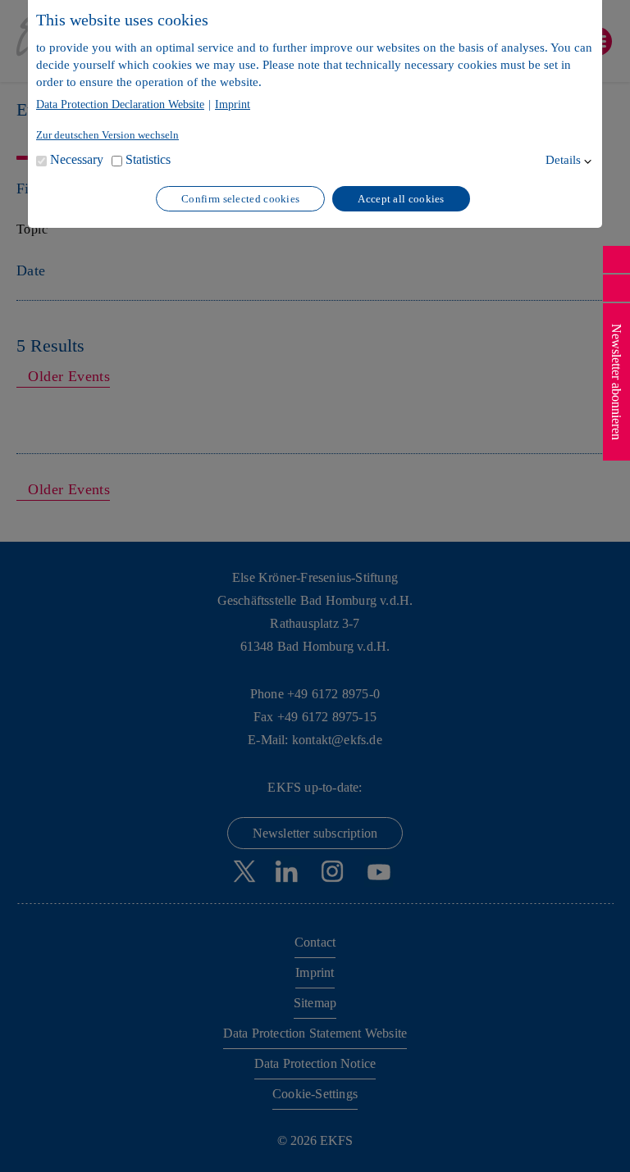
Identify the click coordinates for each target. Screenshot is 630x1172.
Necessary (76, 159)
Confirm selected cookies (240, 199)
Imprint (232, 105)
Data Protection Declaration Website (120, 105)
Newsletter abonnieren (616, 382)
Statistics (148, 159)
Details (563, 159)
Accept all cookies (401, 199)
